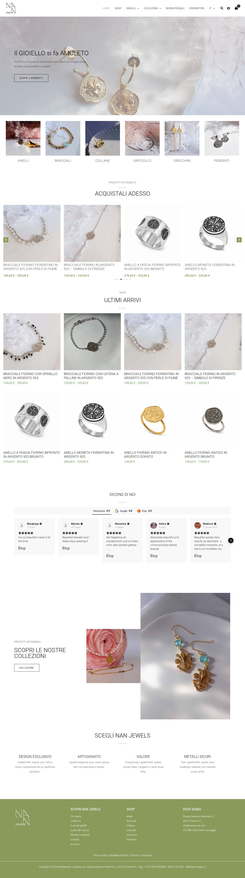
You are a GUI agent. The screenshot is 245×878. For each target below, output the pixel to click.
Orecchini (182, 161)
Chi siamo (75, 816)
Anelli (23, 161)
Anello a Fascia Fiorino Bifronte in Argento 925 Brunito (152, 267)
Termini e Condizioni (141, 855)
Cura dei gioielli (78, 825)
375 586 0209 (190, 830)
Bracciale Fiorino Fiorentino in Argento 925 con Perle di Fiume (30, 267)
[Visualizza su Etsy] (21, 525)
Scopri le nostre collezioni (40, 653)
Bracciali (63, 161)
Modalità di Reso (119, 855)
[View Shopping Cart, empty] (236, 8)
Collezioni (75, 820)
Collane (131, 825)
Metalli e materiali (80, 834)
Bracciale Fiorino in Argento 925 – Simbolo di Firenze (89, 267)
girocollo (142, 161)
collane (102, 161)
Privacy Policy (100, 855)
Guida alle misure (79, 830)
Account (75, 844)
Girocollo (131, 830)
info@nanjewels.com (194, 825)
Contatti (74, 839)
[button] (133, 8)
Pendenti (222, 161)
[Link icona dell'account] (228, 8)
